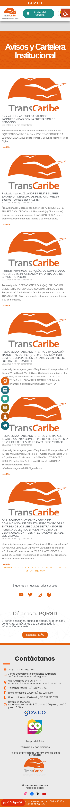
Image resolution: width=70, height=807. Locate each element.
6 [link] (32, 567)
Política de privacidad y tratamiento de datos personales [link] (35, 753)
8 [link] (39, 567)
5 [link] (28, 567)
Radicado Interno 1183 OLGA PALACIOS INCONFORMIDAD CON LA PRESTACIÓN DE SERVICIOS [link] (28, 119)
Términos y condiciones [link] (35, 747)
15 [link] (27, 571)
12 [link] (55, 567)
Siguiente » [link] (40, 571)
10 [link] (46, 567)
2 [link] (18, 567)
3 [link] (22, 567)
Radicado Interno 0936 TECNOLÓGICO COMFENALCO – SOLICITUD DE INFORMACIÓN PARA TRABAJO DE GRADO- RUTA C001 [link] (34, 273)
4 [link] (25, 567)
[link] (65, 13)
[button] (35, 26)
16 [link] (31, 571)
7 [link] (35, 567)
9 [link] (42, 567)
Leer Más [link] (6, 147)
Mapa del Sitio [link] (35, 741)
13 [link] (60, 567)
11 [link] (51, 567)
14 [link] (64, 567)
